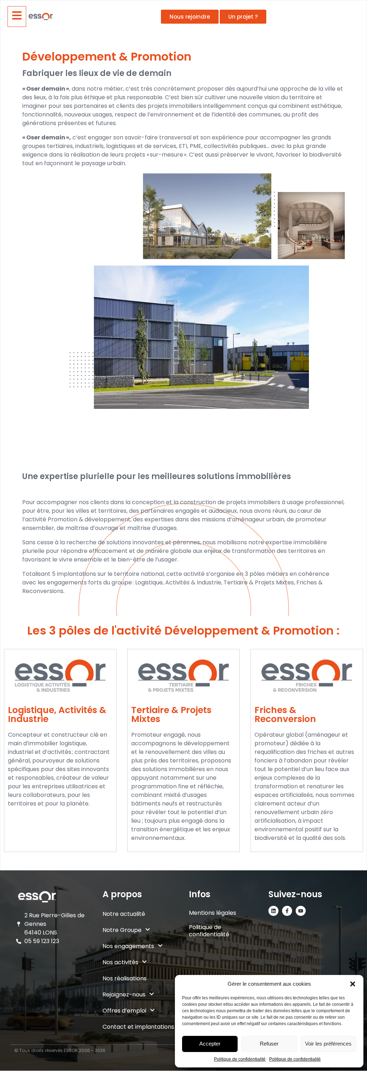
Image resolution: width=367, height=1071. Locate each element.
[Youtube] (301, 911)
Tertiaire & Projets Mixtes (171, 714)
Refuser (269, 1044)
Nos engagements (128, 946)
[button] (352, 984)
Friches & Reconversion (285, 714)
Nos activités (120, 962)
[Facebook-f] (287, 911)
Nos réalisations (125, 978)
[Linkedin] (273, 911)
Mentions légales (212, 913)
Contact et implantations (138, 1027)
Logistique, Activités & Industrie (57, 714)
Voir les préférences (328, 1044)
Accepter (209, 1044)
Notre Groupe (122, 930)
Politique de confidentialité (240, 1059)
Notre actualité (124, 914)
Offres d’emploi (124, 1011)
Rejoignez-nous (124, 994)
